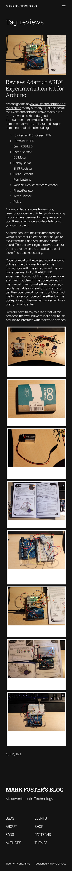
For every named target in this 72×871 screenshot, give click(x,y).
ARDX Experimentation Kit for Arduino (35, 106)
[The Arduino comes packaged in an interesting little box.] (36, 399)
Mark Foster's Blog (21, 6)
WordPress (59, 863)
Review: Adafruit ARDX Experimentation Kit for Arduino (35, 88)
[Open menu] (64, 6)
